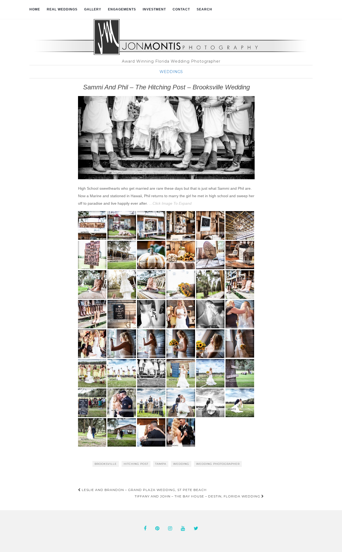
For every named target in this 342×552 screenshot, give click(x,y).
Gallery (92, 9)
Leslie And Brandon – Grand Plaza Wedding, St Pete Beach (144, 490)
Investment (154, 9)
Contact (181, 9)
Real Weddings (62, 9)
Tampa (160, 464)
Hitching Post (136, 464)
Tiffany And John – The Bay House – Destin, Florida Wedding (198, 496)
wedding (181, 464)
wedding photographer (218, 464)
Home (34, 9)
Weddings (171, 71)
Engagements (122, 9)
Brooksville (106, 464)
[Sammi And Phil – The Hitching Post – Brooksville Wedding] (166, 137)
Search (204, 9)
